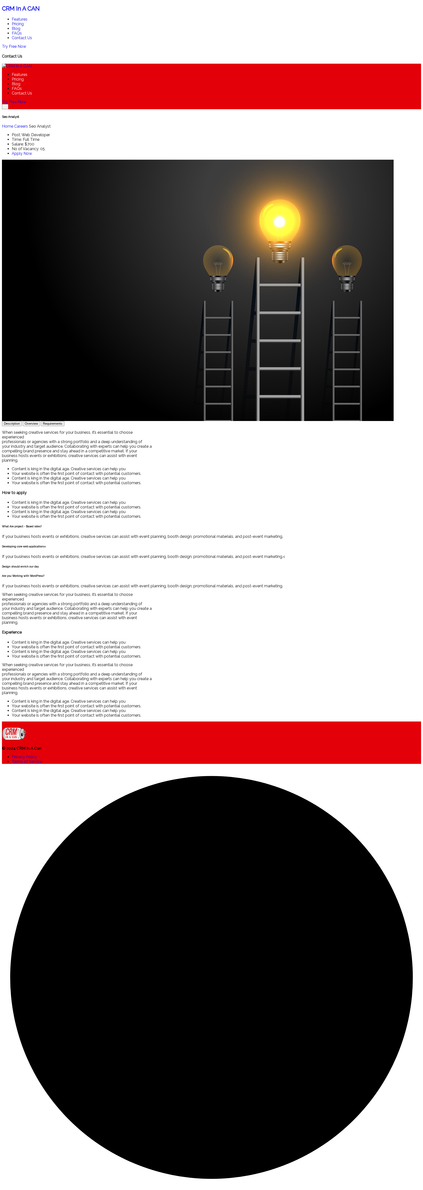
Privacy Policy (24, 757)
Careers (21, 126)
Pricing (18, 24)
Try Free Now (14, 46)
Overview (31, 423)
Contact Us (22, 38)
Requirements (52, 423)
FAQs (17, 33)
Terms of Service (27, 761)
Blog (16, 28)
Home (7, 126)
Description (12, 423)
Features (19, 19)
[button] (211, 526)
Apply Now (22, 153)
